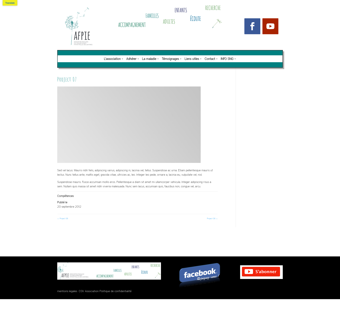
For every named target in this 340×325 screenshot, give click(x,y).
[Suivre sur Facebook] (252, 26)
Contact (210, 59)
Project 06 (62, 218)
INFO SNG (227, 59)
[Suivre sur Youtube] (270, 26)
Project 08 (212, 218)
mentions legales (67, 291)
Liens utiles (192, 59)
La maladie (149, 59)
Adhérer (131, 59)
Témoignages (170, 59)
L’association (112, 59)
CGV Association (89, 291)
